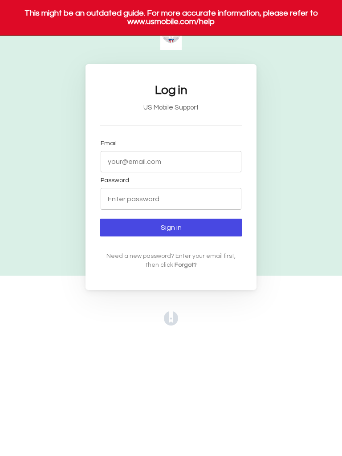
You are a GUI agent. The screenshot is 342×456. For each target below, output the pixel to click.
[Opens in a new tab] (171, 323)
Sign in (171, 227)
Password (115, 180)
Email (109, 143)
